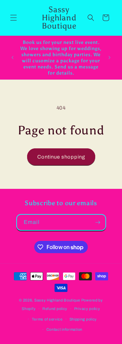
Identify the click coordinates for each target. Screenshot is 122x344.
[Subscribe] (97, 222)
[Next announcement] (109, 57)
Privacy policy (87, 309)
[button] (13, 17)
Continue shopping (61, 157)
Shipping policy (83, 319)
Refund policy (54, 309)
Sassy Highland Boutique (57, 300)
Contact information (64, 329)
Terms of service (47, 319)
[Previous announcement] (12, 57)
